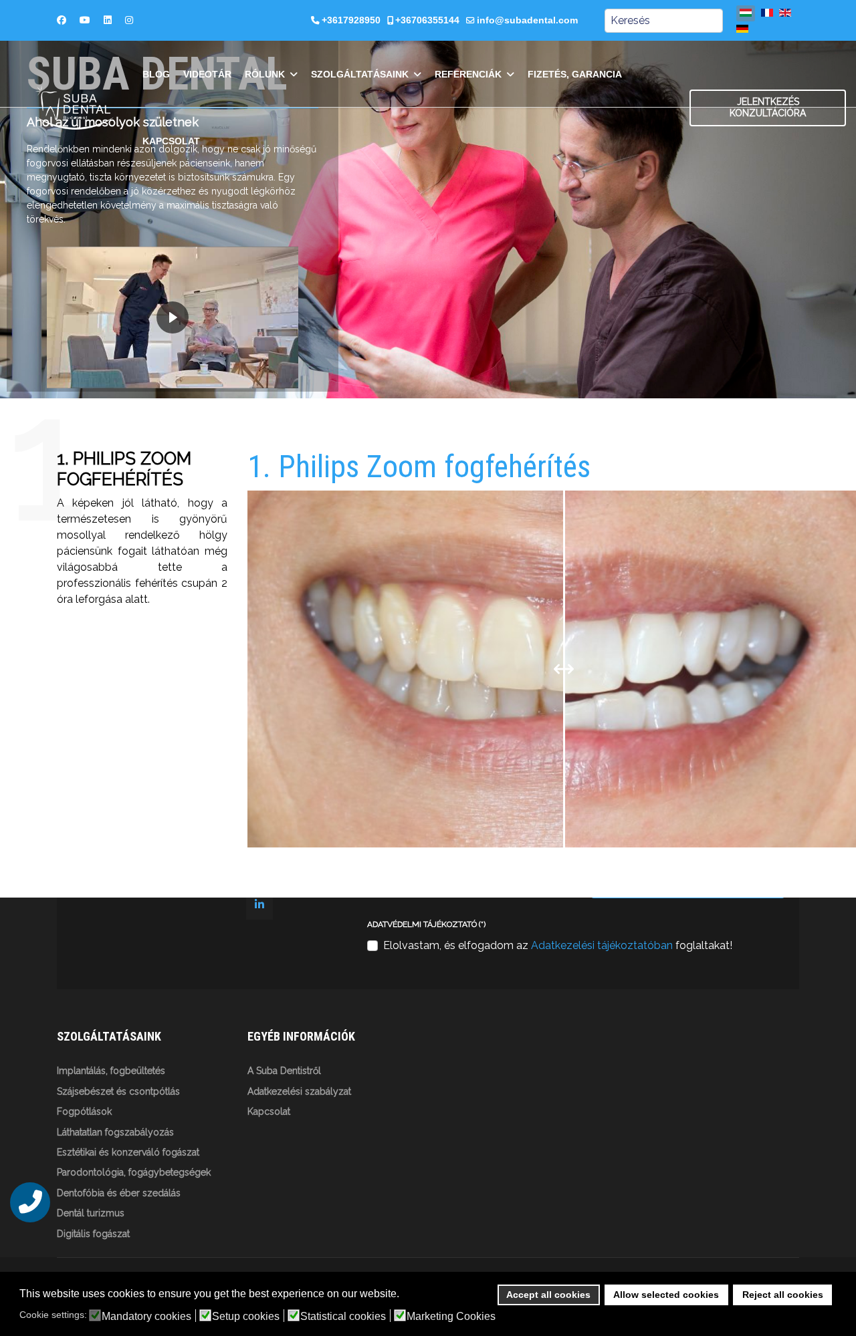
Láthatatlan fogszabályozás (115, 1132)
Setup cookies (246, 1316)
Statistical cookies (343, 1316)
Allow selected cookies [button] (666, 1294)
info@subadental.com (527, 20)
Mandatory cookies (146, 1316)
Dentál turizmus (90, 1213)
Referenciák (468, 74)
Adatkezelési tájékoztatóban (602, 945)
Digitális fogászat (93, 1233)
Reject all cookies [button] (782, 1294)
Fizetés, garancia (575, 74)
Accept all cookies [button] (548, 1294)
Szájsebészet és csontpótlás (118, 1091)
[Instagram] (129, 20)
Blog (156, 74)
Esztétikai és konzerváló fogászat (128, 1152)
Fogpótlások (84, 1111)
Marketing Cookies (451, 1316)
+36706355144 (427, 20)
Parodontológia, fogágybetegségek (134, 1172)
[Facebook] (61, 20)
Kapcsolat (171, 141)
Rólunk (265, 74)
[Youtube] (85, 20)
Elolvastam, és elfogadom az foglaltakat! (557, 945)
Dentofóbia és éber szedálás (119, 1193)
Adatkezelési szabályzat (299, 1091)
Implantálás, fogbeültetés (111, 1070)
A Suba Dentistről (284, 1070)
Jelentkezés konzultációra (768, 107)
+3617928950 (351, 20)
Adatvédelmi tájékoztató (426, 924)
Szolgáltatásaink (360, 74)
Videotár (207, 74)
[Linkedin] (108, 20)
